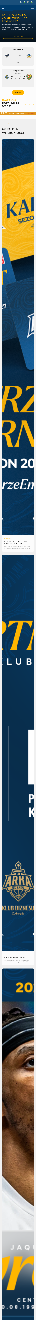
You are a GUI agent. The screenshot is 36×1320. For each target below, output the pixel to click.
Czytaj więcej (18, 33)
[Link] (21, 2)
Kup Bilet (18, 92)
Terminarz (28, 104)
